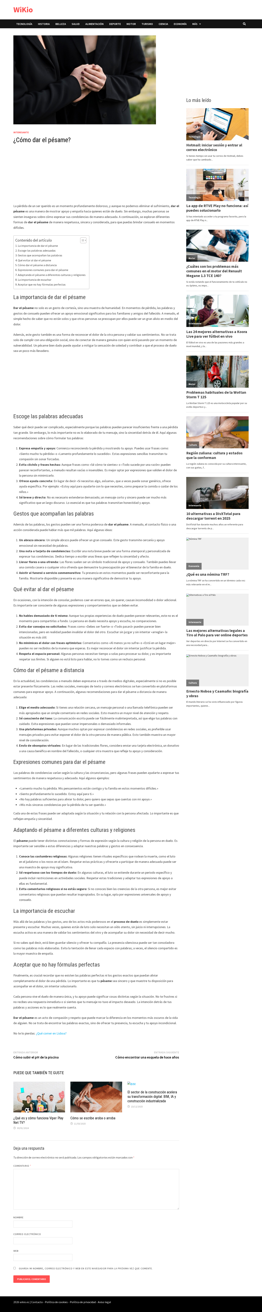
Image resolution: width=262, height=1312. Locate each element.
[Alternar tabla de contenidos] (82, 240)
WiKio (23, 9)
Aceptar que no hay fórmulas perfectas (42, 284)
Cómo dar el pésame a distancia (37, 265)
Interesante (21, 132)
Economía (180, 24)
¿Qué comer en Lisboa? (51, 1033)
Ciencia (163, 24)
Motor (131, 24)
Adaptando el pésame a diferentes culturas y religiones (52, 275)
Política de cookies (56, 1302)
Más (194, 24)
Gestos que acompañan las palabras (40, 255)
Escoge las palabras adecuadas (37, 250)
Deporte (115, 24)
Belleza (60, 24)
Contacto (37, 1302)
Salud (76, 24)
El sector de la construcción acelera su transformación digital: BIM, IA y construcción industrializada (152, 1096)
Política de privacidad (83, 1302)
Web (16, 1250)
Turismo (147, 24)
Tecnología (24, 24)
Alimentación (94, 24)
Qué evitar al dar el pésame (34, 260)
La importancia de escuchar (34, 279)
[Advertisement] (96, 177)
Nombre (18, 1217)
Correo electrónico (27, 1234)
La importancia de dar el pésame (38, 245)
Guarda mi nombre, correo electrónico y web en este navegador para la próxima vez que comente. (86, 1268)
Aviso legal (104, 1302)
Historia (44, 24)
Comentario (22, 1165)
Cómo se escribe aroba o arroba (92, 1118)
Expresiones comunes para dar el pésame (43, 270)
